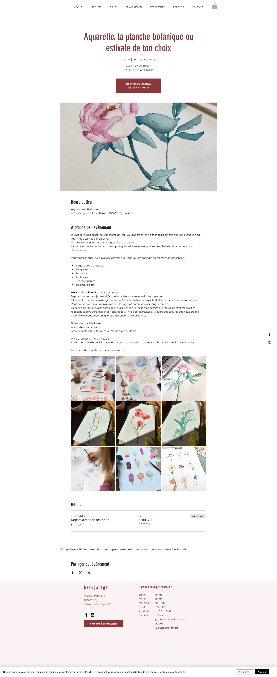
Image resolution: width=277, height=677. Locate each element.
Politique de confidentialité (172, 671)
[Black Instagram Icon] (92, 615)
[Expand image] (93, 378)
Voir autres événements (138, 87)
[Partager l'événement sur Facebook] (72, 572)
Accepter (262, 671)
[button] (214, 5)
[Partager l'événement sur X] (80, 572)
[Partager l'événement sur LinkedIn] (88, 572)
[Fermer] (273, 671)
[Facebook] (270, 335)
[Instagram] (270, 342)
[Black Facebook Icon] (86, 615)
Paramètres (244, 671)
